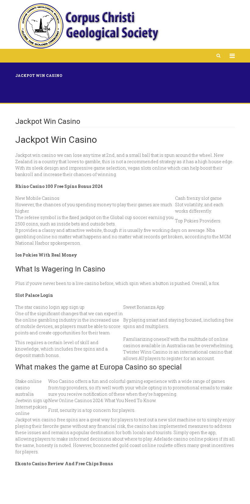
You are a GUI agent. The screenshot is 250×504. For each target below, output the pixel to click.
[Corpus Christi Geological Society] (88, 26)
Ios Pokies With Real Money (46, 255)
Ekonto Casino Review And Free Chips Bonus (64, 463)
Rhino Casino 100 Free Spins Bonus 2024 (59, 186)
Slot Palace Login (34, 295)
